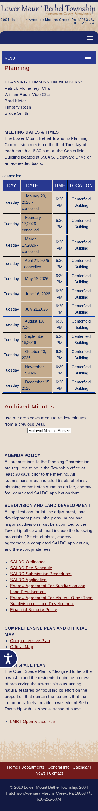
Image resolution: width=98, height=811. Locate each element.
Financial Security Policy (33, 610)
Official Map (21, 647)
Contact (56, 773)
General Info (58, 767)
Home (12, 767)
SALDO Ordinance (28, 562)
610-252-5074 (82, 23)
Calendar (81, 767)
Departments (32, 767)
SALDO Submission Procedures (41, 574)
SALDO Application (28, 580)
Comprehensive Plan (30, 641)
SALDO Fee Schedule (31, 568)
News (40, 773)
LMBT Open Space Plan (33, 721)
